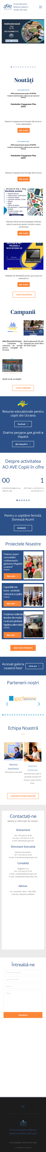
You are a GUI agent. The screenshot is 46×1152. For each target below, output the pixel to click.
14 (33, 714)
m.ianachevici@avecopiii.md (26, 857)
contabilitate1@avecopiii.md (26, 876)
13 (31, 714)
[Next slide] (39, 704)
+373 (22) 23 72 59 (26, 838)
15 (36, 714)
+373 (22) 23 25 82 (25, 855)
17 (40, 714)
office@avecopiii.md (26, 841)
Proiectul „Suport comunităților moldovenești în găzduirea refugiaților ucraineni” (13, 560)
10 (32, 67)
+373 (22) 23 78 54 (25, 835)
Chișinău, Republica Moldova (23, 894)
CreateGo (27, 1147)
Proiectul (7, 569)
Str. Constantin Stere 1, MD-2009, (23, 891)
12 (28, 714)
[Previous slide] (7, 704)
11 (34, 67)
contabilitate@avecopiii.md (26, 874)
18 (43, 714)
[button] (40, 6)
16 (38, 714)
